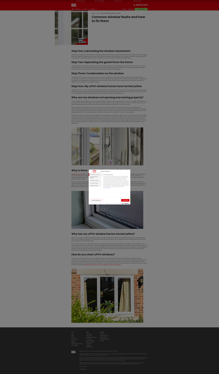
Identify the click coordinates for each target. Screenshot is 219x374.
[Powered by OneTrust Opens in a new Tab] (125, 203)
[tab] (95, 174)
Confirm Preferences (96, 200)
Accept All (125, 200)
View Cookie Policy (106, 187)
